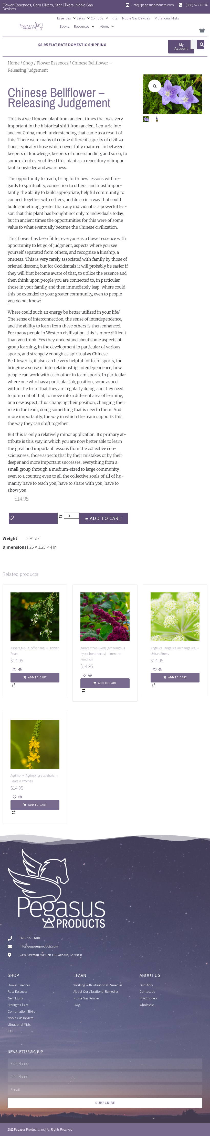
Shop (28, 62)
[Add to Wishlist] (33, 518)
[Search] (202, 44)
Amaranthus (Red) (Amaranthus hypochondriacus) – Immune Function (102, 653)
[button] (67, 18)
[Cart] (201, 29)
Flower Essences (52, 62)
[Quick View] (20, 670)
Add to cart (106, 518)
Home (13, 62)
